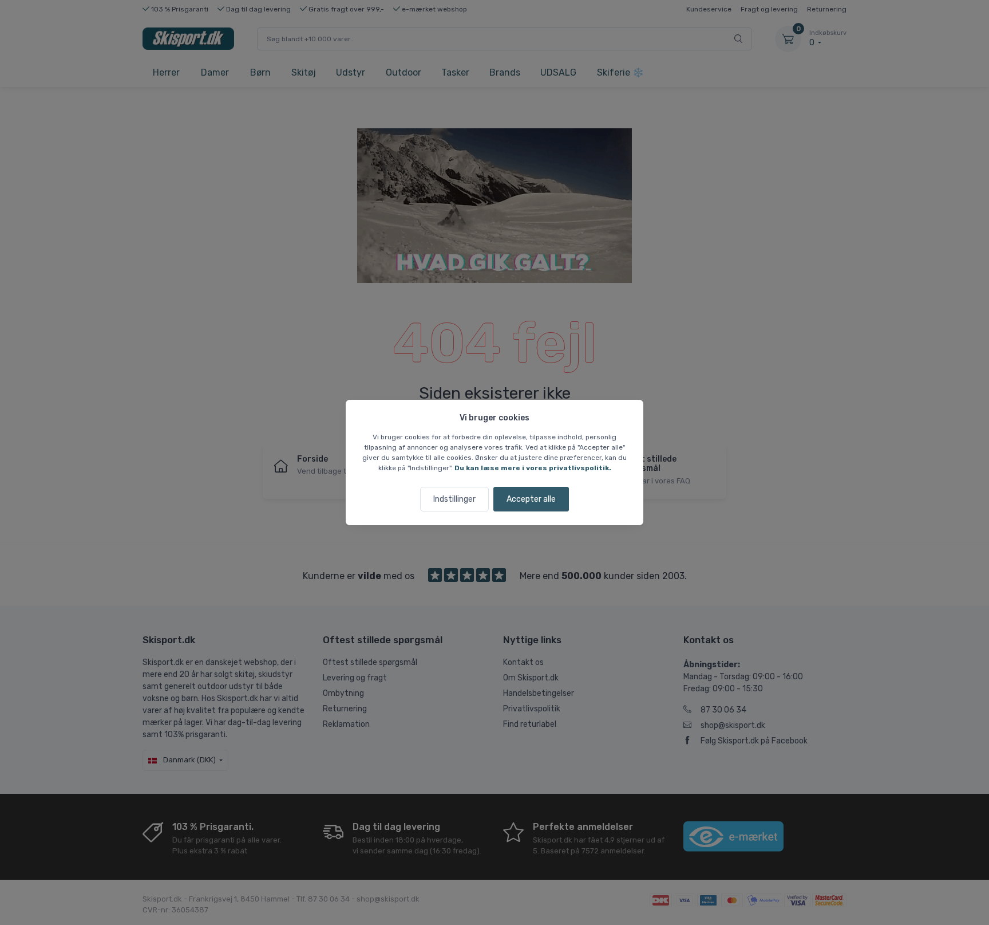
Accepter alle (531, 499)
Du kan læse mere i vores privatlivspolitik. (532, 468)
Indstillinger (454, 499)
